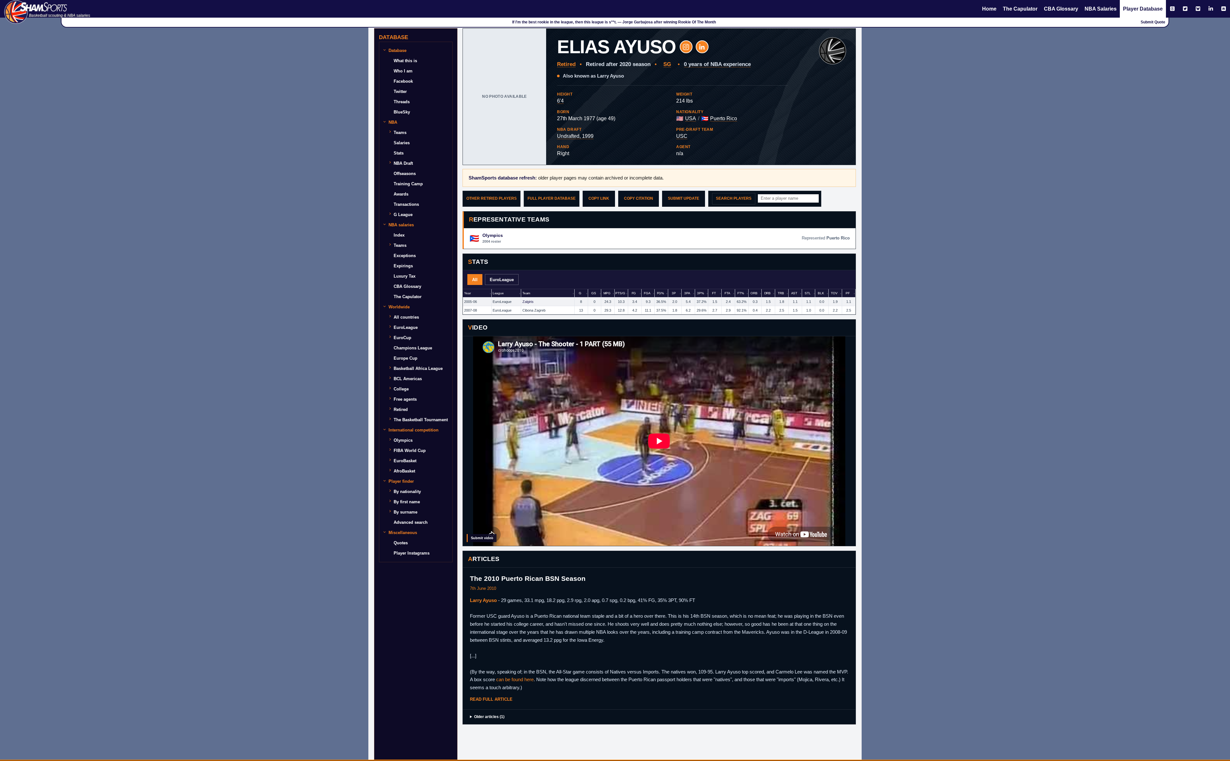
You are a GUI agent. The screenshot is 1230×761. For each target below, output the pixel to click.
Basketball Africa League (418, 368)
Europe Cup (405, 358)
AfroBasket (404, 471)
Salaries (402, 142)
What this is (405, 60)
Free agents (405, 399)
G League (403, 214)
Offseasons (405, 173)
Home (989, 9)
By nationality (407, 491)
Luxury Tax (404, 276)
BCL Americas (408, 378)
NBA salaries (401, 224)
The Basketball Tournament (421, 419)
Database (397, 50)
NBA (393, 122)
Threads (402, 101)
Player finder (401, 481)
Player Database (1143, 9)
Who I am (403, 71)
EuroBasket (405, 460)
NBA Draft (403, 163)
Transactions (406, 204)
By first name (407, 501)
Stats (399, 153)
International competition (414, 430)
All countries (406, 317)
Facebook (403, 81)
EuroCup (402, 337)
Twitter (400, 91)
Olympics (403, 440)
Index (399, 235)
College (401, 389)
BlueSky (402, 112)
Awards (401, 194)
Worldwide (399, 307)
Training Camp (408, 183)
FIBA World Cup (410, 450)
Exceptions (405, 255)
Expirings (403, 265)
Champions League (413, 348)
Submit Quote (1153, 22)
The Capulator (1020, 9)
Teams (400, 132)
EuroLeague (406, 327)
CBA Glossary (1061, 9)
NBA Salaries (1101, 9)
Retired (401, 409)
